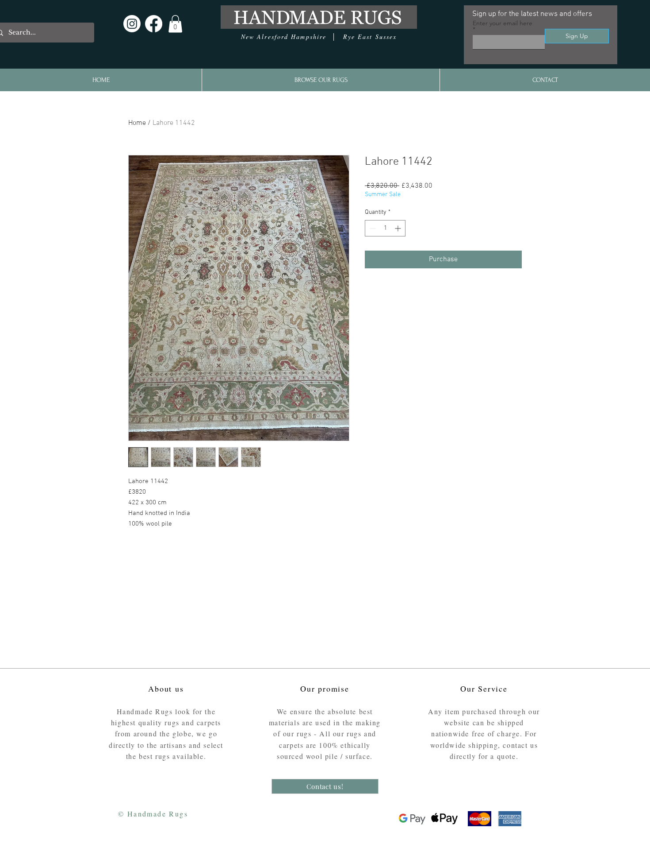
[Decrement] (371, 228)
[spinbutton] (385, 228)
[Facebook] (153, 23)
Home (137, 123)
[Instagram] (132, 23)
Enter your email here (502, 23)
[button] (175, 23)
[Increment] (398, 228)
